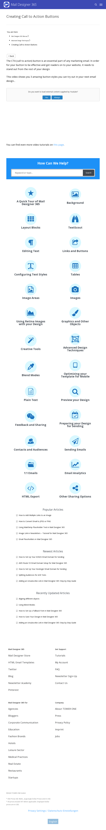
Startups (13, 777)
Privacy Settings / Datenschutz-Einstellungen (53, 810)
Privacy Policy (62, 722)
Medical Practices (18, 756)
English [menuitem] (53, 821)
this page (58, 144)
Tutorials (60, 655)
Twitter (12, 669)
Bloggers (13, 715)
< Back (11, 56)
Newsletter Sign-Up (66, 676)
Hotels (12, 743)
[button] (101, 4)
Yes (46, 97)
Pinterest (13, 689)
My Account (61, 662)
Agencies (13, 708)
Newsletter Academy (19, 683)
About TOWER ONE (65, 708)
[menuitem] (53, 821)
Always (57, 97)
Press (58, 715)
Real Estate (14, 763)
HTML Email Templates (21, 662)
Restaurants (15, 770)
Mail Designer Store (19, 655)
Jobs (57, 736)
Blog (10, 676)
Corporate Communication (23, 722)
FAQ (57, 669)
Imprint (59, 729)
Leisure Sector (16, 750)
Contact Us (61, 683)
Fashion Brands (16, 736)
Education (13, 729)
